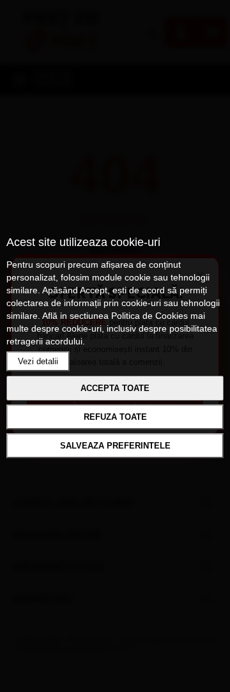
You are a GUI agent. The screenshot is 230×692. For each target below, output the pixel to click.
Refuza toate (115, 417)
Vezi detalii (38, 361)
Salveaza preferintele (115, 445)
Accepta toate (115, 388)
